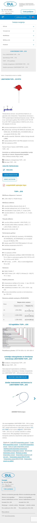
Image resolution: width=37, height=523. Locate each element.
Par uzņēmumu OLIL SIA (9, 508)
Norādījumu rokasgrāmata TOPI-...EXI (15, 160)
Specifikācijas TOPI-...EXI (10, 57)
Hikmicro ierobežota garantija (10, 494)
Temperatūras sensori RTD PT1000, (19, 457)
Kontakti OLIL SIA (7, 502)
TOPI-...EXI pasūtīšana (9, 61)
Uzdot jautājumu (28, 11)
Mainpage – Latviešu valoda (10, 505)
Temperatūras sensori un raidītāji (13, 75)
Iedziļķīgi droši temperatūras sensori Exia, (15, 448)
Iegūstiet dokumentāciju (17, 377)
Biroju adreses (5, 512)
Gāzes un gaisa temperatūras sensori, (18, 446)
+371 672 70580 (7, 9)
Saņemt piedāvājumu (11, 174)
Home (2, 75)
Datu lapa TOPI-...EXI (10, 162)
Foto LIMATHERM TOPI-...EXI (11, 54)
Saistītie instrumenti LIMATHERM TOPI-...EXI (15, 67)
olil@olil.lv (8, 13)
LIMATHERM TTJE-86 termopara (18, 411)
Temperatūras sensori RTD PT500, (13, 459)
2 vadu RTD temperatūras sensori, (19, 442)
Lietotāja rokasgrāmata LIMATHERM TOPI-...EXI (16, 64)
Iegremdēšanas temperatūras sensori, (14, 450)
